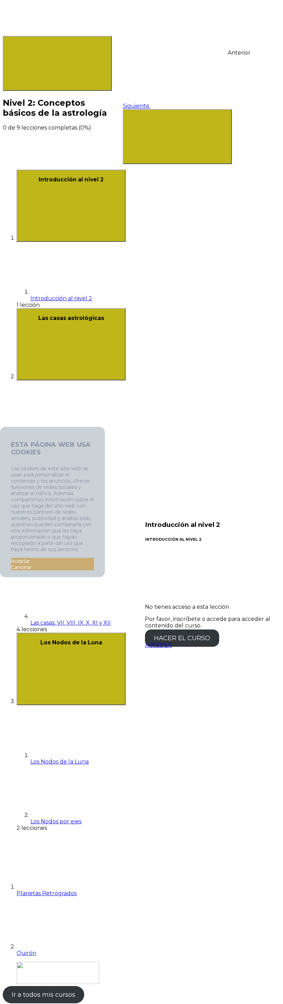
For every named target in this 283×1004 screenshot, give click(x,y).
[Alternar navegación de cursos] (177, 136)
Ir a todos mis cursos (43, 994)
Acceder (158, 645)
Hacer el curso (182, 638)
